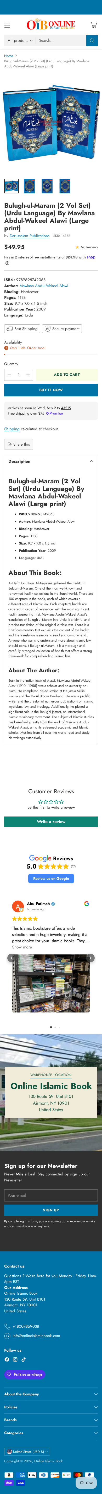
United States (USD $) (28, 1451)
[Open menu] (7, 25)
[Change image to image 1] (11, 186)
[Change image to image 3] (47, 186)
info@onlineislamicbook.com (36, 1336)
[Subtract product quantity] (9, 375)
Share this (21, 444)
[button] (51, 878)
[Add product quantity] (28, 375)
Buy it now (51, 390)
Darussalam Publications (29, 236)
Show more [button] (22, 947)
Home (8, 55)
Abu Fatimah (38, 903)
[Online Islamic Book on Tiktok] (23, 1360)
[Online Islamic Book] (51, 25)
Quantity (11, 364)
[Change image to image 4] (65, 186)
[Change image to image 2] (29, 186)
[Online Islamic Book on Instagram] (15, 1360)
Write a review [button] (51, 822)
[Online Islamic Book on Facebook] (7, 1360)
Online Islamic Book (48, 1461)
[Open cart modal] (93, 25)
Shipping (12, 429)
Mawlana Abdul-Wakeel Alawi (44, 286)
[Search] (92, 40)
